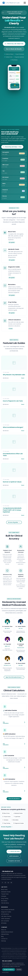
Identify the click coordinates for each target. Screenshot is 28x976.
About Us (3, 929)
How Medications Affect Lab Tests (13, 454)
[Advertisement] (14, 105)
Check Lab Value (15, 851)
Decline (19, 969)
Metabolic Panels (18, 813)
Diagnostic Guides (19, 823)
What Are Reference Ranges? (13, 427)
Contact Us (4, 938)
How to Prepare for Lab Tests (13, 401)
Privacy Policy (5, 972)
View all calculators (14, 798)
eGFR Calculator (14, 856)
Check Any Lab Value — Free (13, 147)
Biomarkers (16, 820)
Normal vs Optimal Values (12, 482)
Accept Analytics (9, 969)
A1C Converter (5, 921)
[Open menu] (24, 2)
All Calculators (5, 914)
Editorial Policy (5, 934)
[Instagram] (5, 882)
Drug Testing (7, 823)
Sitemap (3, 941)
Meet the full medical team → (14, 677)
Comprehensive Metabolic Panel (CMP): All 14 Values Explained (12, 510)
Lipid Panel (17, 816)
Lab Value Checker (6, 916)
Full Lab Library (5, 903)
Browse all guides (13, 522)
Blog (2, 936)
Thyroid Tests (7, 816)
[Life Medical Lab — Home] (11, 2)
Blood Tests (7, 813)
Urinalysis (6, 820)
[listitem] (7, 626)
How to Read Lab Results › (14, 49)
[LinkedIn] (8, 882)
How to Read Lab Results (7, 909)
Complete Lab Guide (14, 861)
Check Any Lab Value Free (15, 44)
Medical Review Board (7, 932)
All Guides (3, 923)
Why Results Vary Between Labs (14, 375)
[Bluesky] (11, 882)
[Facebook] (2, 882)
